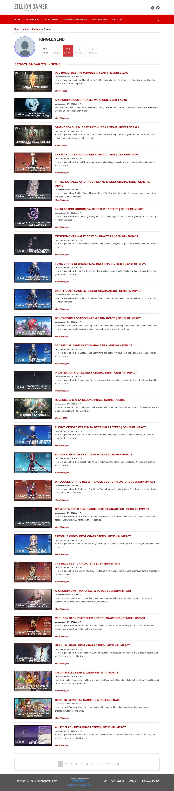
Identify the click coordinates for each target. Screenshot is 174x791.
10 (108, 764)
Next (116, 764)
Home (17, 19)
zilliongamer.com (47, 780)
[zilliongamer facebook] (152, 8)
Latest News (51, 19)
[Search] (157, 19)
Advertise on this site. (80, 785)
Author (25, 29)
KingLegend (37, 29)
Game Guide (32, 19)
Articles (117, 19)
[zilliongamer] (31, 8)
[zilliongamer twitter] (158, 8)
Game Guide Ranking (75, 19)
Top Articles (99, 19)
